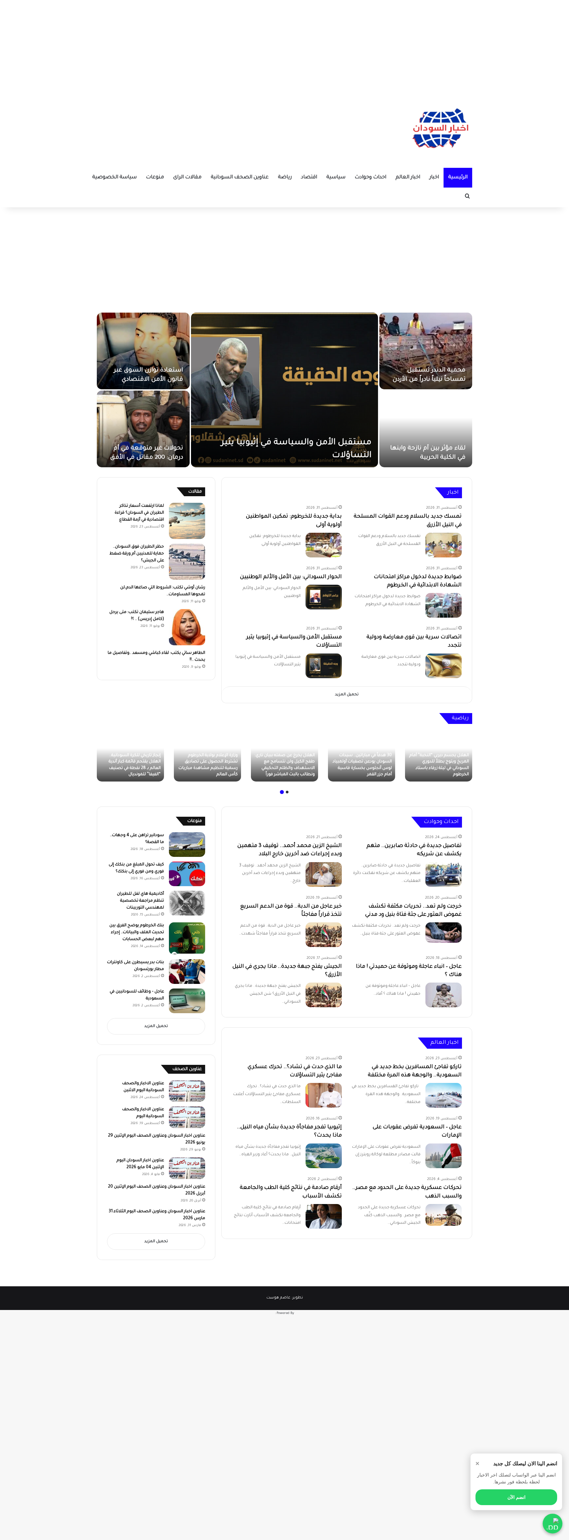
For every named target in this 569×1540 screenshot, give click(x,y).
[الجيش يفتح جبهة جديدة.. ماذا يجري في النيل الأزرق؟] (324, 995)
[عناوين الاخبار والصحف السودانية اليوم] (187, 1117)
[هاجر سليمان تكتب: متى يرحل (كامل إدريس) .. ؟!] (187, 627)
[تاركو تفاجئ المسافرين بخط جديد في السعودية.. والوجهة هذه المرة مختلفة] (443, 1095)
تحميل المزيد (347, 695)
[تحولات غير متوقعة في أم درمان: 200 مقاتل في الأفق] (143, 429)
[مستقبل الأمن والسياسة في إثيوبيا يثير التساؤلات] (284, 390)
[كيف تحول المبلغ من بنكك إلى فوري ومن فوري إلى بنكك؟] (187, 873)
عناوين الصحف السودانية (240, 177)
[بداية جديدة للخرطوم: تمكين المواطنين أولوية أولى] (324, 545)
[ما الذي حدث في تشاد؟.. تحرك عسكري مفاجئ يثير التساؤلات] (324, 1095)
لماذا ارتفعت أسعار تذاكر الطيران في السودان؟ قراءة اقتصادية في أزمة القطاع (139, 513)
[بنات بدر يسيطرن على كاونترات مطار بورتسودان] (187, 971)
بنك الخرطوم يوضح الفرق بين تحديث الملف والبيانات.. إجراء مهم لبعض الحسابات (136, 932)
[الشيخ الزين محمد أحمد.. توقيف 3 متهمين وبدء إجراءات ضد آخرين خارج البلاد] (324, 874)
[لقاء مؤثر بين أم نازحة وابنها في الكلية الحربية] (425, 429)
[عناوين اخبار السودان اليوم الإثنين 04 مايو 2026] (187, 1168)
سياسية (335, 177)
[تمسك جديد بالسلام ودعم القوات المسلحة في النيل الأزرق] (443, 545)
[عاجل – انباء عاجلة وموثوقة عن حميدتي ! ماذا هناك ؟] (443, 995)
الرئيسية (458, 177)
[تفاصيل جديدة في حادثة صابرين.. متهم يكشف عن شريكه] (443, 874)
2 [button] (282, 792)
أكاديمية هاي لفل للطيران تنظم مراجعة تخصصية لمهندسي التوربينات (140, 901)
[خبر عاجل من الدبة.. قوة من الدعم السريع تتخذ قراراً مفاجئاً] (324, 934)
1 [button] (287, 792)
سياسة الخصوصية (114, 177)
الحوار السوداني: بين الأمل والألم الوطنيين (291, 577)
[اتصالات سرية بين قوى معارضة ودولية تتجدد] (443, 666)
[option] (284, 390)
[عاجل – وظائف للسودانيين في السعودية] (187, 1000)
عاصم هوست (278, 1298)
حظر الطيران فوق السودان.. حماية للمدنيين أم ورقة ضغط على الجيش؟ (136, 554)
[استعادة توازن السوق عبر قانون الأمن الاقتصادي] (143, 351)
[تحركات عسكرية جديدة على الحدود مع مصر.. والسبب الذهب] (443, 1215)
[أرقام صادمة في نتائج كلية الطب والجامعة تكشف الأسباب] (324, 1216)
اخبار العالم (407, 177)
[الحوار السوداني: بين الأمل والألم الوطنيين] (324, 597)
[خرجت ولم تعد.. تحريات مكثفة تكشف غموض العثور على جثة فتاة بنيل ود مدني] (443, 932)
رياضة (285, 177)
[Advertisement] (284, 46)
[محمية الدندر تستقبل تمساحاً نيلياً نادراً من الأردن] (425, 351)
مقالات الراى (187, 177)
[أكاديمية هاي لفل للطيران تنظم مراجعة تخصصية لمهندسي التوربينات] (187, 903)
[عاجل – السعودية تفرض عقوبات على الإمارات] (443, 1155)
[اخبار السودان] (439, 130)
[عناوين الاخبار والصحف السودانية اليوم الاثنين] (187, 1091)
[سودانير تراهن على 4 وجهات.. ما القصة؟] (187, 844)
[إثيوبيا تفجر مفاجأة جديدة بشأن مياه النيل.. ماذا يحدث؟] (324, 1155)
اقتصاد (309, 177)
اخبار (434, 177)
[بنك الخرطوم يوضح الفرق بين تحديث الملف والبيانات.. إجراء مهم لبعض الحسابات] (187, 938)
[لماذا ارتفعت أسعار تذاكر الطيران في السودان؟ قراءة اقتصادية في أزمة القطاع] (187, 521)
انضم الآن (516, 1497)
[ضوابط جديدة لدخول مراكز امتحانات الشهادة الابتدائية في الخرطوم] (443, 605)
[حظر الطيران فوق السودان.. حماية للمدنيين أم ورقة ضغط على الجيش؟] (187, 562)
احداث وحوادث (370, 177)
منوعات (155, 177)
